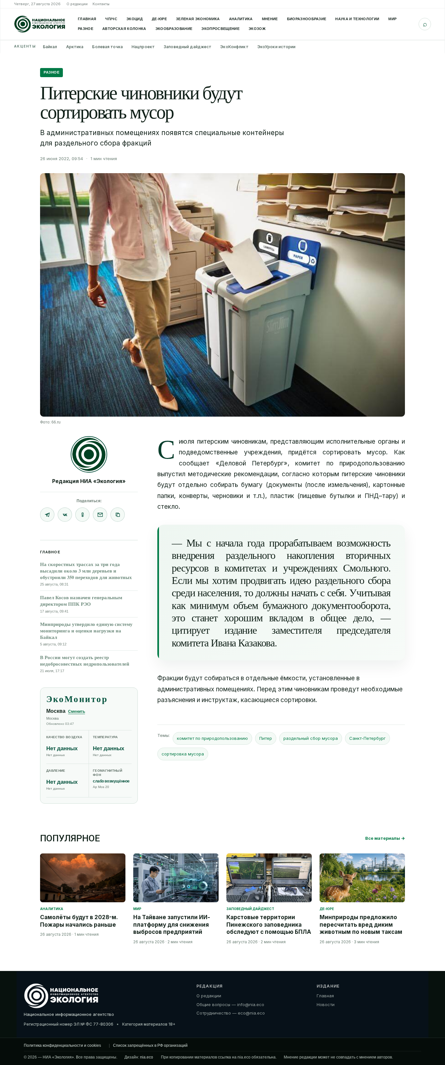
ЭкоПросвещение (220, 29)
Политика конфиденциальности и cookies (62, 1045)
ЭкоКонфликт (234, 46)
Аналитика (241, 19)
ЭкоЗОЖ (257, 29)
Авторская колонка (124, 29)
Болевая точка (107, 46)
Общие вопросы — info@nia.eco (230, 1004)
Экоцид (134, 19)
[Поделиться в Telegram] (47, 514)
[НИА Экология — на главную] (39, 24)
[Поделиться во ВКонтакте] (65, 514)
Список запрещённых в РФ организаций (150, 1045)
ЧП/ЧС (111, 19)
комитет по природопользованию (212, 738)
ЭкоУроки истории (276, 46)
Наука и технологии (357, 19)
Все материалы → (385, 838)
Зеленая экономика (198, 19)
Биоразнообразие (306, 19)
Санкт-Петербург (367, 738)
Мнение (270, 19)
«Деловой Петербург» (252, 463)
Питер (265, 738)
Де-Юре (159, 19)
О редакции (77, 4)
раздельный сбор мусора (310, 738)
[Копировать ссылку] (117, 514)
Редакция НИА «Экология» (89, 481)
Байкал (50, 46)
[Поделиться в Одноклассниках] (82, 514)
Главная (87, 19)
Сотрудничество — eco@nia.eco (230, 1013)
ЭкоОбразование (174, 29)
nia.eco (146, 1057)
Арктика (75, 46)
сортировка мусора (183, 753)
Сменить (76, 711)
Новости (326, 1004)
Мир (392, 19)
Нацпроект (143, 46)
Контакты (101, 4)
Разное (85, 29)
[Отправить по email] (100, 514)
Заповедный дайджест (187, 46)
